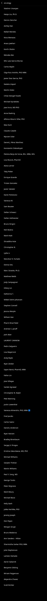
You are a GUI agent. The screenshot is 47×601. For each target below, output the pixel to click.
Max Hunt (8, 125)
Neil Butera (8, 230)
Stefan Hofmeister (11, 218)
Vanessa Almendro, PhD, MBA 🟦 (17, 410)
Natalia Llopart (10, 84)
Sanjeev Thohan (10, 463)
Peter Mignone (10, 486)
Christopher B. (10, 247)
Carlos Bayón (9, 67)
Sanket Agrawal (10, 387)
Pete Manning (9, 399)
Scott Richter (9, 585)
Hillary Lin (8, 288)
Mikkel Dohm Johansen (13, 299)
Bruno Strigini (9, 224)
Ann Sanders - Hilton (12, 538)
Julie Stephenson (10, 550)
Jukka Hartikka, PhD (11, 509)
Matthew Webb (10, 276)
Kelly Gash (8, 503)
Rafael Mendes (10, 32)
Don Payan (8, 521)
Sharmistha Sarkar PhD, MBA (15, 544)
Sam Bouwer (9, 206)
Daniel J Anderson (11, 428)
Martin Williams (10, 468)
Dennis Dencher (10, 20)
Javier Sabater (9, 189)
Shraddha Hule (10, 241)
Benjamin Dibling (11, 567)
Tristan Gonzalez (10, 183)
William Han (9, 317)
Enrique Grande (10, 177)
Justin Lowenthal (10, 404)
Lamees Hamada (10, 556)
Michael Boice (9, 498)
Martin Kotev (9, 90)
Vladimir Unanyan (11, 8)
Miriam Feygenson (11, 573)
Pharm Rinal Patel (11, 323)
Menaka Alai (9, 55)
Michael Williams (11, 457)
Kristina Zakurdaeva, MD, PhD (16, 451)
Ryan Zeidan (9, 364)
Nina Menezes (9, 37)
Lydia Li (7, 253)
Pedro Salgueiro (10, 346)
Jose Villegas (9, 381)
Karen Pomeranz (10, 195)
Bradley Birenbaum (12, 439)
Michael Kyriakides (11, 101)
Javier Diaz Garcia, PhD (13, 78)
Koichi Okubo (9, 49)
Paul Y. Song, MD (10, 474)
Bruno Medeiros (10, 532)
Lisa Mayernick (10, 352)
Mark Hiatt (8, 235)
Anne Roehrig (9, 113)
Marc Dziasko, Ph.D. (12, 270)
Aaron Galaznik (10, 562)
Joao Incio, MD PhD (11, 107)
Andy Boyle (8, 358)
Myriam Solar (9, 136)
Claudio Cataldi (10, 131)
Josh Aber (8, 334)
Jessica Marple (10, 311)
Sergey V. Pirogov (11, 445)
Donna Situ (8, 265)
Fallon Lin (8, 375)
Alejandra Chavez (11, 579)
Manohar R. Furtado (12, 259)
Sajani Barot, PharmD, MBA (15, 369)
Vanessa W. (8, 200)
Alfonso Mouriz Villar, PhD (14, 119)
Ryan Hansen (9, 433)
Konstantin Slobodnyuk (13, 148)
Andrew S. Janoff (10, 329)
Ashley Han (8, 26)
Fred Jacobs (8, 416)
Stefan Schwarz (10, 212)
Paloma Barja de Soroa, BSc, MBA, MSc (19, 154)
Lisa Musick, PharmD (12, 160)
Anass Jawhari (9, 43)
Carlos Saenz (9, 422)
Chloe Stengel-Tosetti (12, 96)
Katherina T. (9, 294)
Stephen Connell (10, 305)
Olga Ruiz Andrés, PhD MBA (15, 72)
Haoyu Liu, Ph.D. (10, 14)
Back (2, 3)
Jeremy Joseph (9, 515)
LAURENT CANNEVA (12, 340)
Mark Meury (9, 492)
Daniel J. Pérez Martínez (13, 142)
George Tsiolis (9, 480)
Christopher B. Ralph (12, 393)
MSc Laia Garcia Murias (13, 61)
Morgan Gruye (10, 527)
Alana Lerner (9, 166)
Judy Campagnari (11, 282)
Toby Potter (8, 171)
